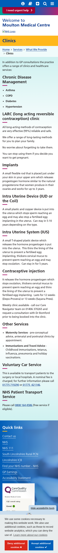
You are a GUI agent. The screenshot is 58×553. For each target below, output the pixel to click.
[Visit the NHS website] (8, 30)
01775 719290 (10, 384)
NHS (5, 442)
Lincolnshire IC (11, 460)
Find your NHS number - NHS (20, 466)
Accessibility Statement (16, 478)
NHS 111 (7, 448)
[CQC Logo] (15, 492)
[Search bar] (45, 3)
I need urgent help (17, 10)
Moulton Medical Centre (26, 22)
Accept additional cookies (40, 546)
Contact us (9, 436)
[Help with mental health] (37, 3)
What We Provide (36, 49)
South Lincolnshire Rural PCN (20, 454)
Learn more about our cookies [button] (30, 535)
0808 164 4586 (24, 405)
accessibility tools (42, 508)
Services (17, 49)
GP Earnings (9, 472)
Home (6, 49)
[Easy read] (30, 3)
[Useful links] (23, 3)
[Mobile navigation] (52, 3)
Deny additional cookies (15, 546)
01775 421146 (31, 384)
